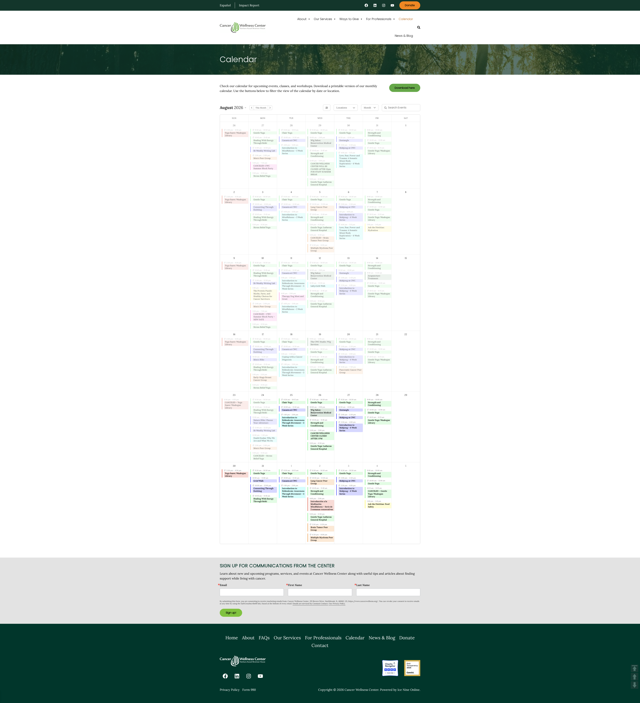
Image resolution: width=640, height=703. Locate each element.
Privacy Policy (230, 690)
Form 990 (249, 690)
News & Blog (404, 36)
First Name (295, 585)
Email (223, 585)
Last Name (363, 585)
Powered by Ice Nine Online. (400, 690)
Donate (410, 5)
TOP (634, 668)
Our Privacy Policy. (337, 603)
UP (634, 676)
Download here (405, 88)
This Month (260, 107)
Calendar (406, 19)
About (301, 19)
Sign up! (231, 613)
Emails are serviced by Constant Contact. (310, 603)
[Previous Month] (252, 108)
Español (225, 5)
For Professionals (378, 19)
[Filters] (326, 107)
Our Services (323, 19)
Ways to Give (349, 19)
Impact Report (249, 5)
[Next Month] (270, 108)
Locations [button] (341, 107)
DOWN (634, 685)
